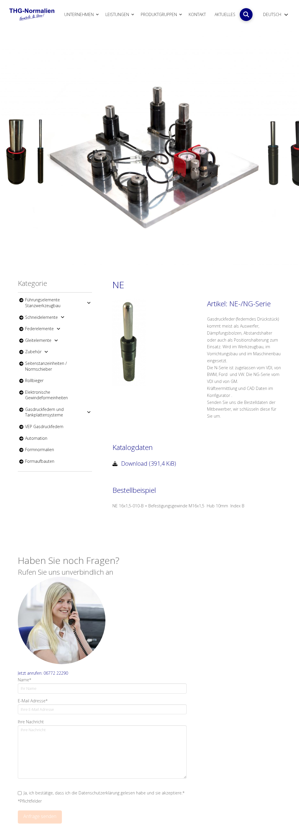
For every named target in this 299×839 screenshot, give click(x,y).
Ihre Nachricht (31, 721)
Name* (24, 680)
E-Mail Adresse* (33, 700)
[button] (246, 14)
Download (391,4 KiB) (148, 463)
